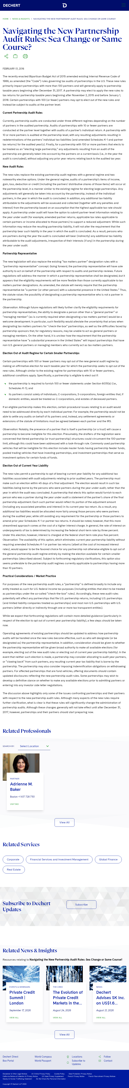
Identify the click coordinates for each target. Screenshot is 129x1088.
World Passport (43, 1060)
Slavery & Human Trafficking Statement (17, 1079)
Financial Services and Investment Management (59, 859)
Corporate (13, 859)
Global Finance (108, 859)
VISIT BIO (14, 804)
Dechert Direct (10, 1056)
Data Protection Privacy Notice (80, 1074)
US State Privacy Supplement (53, 1076)
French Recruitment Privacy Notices (102, 1076)
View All (64, 822)
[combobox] (34, 746)
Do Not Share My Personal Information (51, 1079)
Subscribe (81, 904)
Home (6, 19)
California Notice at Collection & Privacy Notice (20, 1076)
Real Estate (14, 869)
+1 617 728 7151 (26, 796)
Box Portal (8, 1060)
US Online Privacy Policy (40, 1074)
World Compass (43, 1056)
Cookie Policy (59, 1074)
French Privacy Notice (76, 1076)
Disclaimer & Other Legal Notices (15, 1074)
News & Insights (21, 19)
